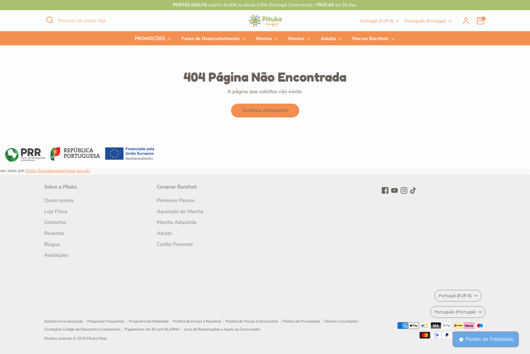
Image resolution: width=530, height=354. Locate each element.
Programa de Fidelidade (149, 321)
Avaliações (56, 255)
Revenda (54, 233)
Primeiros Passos (176, 200)
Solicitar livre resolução (63, 321)
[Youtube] (394, 190)
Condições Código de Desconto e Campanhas (82, 329)
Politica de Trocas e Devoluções (252, 321)
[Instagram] (404, 190)
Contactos (55, 222)
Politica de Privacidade (301, 321)
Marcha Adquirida (177, 222)
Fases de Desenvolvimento (211, 38)
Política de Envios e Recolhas (197, 321)
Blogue (52, 244)
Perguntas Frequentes (106, 321)
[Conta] (465, 20)
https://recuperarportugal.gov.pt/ (57, 171)
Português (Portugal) (425, 21)
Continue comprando (265, 110)
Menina (264, 38)
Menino (297, 38)
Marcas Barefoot (371, 38)
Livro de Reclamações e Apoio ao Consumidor (222, 329)
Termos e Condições (341, 321)
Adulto (329, 38)
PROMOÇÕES (150, 38)
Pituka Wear (96, 338)
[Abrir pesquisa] (49, 19)
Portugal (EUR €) (376, 21)
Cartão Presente (175, 244)
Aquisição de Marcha (180, 211)
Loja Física (55, 211)
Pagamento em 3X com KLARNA (152, 329)
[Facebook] (385, 190)
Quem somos (59, 200)
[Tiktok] (413, 190)
